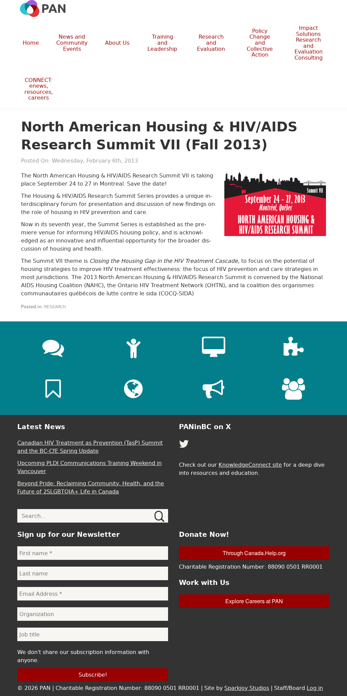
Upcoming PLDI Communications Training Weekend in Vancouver (89, 467)
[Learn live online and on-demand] (213, 347)
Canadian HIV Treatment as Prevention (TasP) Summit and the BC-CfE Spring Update (90, 447)
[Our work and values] (133, 389)
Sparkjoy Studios (246, 688)
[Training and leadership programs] (133, 347)
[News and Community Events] (53, 347)
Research (55, 306)
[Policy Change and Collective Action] (213, 389)
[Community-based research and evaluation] (294, 347)
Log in (315, 688)
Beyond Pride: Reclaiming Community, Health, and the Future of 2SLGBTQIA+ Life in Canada (90, 487)
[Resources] (53, 389)
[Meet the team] (294, 389)
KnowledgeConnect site (250, 464)
